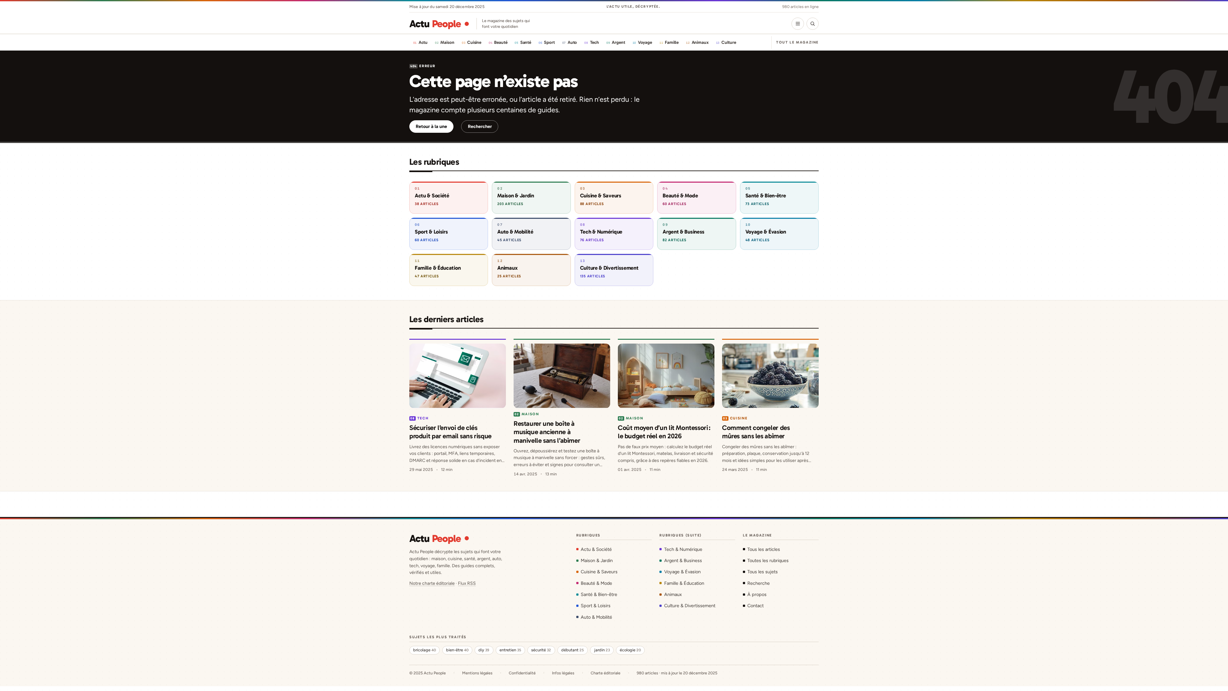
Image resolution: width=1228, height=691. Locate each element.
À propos (757, 594)
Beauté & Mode (596, 583)
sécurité (541, 649)
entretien (510, 649)
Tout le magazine (797, 42)
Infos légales (563, 673)
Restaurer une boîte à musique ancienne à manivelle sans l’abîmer (547, 431)
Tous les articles (763, 549)
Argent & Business (683, 560)
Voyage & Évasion (682, 572)
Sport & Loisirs (595, 605)
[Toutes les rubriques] (797, 24)
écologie (630, 649)
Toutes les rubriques (768, 560)
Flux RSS (467, 583)
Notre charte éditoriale (432, 583)
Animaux (672, 594)
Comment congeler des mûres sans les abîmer (756, 432)
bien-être (457, 649)
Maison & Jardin (597, 560)
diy (483, 649)
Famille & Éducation (684, 583)
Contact (755, 605)
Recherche (758, 583)
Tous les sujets (762, 572)
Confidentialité (522, 673)
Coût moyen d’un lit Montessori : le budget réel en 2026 (664, 432)
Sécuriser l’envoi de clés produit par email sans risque (450, 432)
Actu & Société (596, 549)
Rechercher (480, 126)
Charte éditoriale (605, 673)
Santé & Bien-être (599, 594)
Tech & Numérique (683, 549)
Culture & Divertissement (689, 605)
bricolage (424, 649)
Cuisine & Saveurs (599, 572)
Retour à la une (431, 126)
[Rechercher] (813, 24)
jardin (602, 649)
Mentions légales (477, 673)
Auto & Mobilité (596, 617)
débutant (572, 649)
